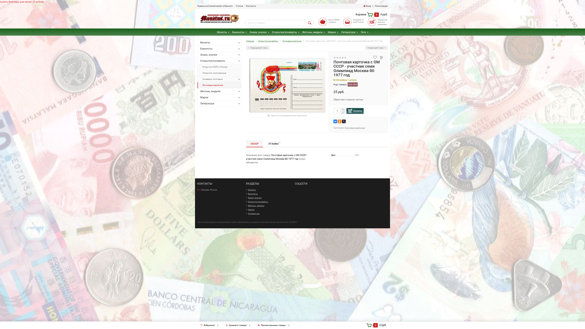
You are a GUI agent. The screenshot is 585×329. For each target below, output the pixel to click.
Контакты (251, 6)
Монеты (222, 32)
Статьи (239, 6)
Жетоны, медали (312, 32)
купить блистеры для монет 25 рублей (22, 1)
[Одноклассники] (339, 121)
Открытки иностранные (214, 73)
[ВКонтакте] (335, 121)
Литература (348, 32)
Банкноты (238, 32)
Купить (357, 110)
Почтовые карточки (212, 85)
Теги (363, 32)
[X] (344, 121)
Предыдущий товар (258, 48)
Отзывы (274, 143)
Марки (332, 32)
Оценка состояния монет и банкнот (215, 6)
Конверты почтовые (212, 79)
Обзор (255, 143)
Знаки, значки (258, 32)
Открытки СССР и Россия (214, 67)
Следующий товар (375, 48)
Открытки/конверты (284, 32)
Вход (368, 6)
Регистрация (381, 6)
